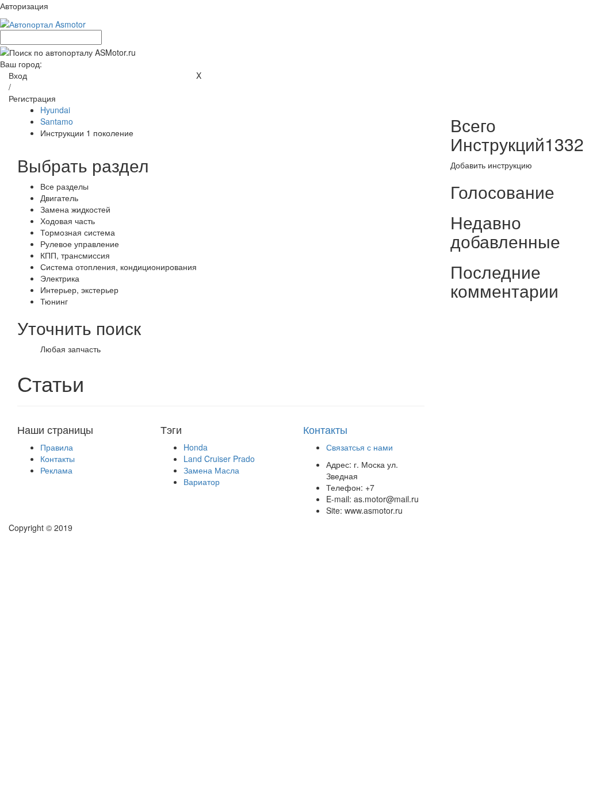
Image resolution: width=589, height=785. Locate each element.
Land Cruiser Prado (219, 458)
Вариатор (201, 481)
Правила (56, 447)
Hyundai (55, 110)
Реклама (56, 470)
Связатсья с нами (359, 447)
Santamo (56, 121)
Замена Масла (211, 470)
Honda (195, 447)
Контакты (57, 458)
